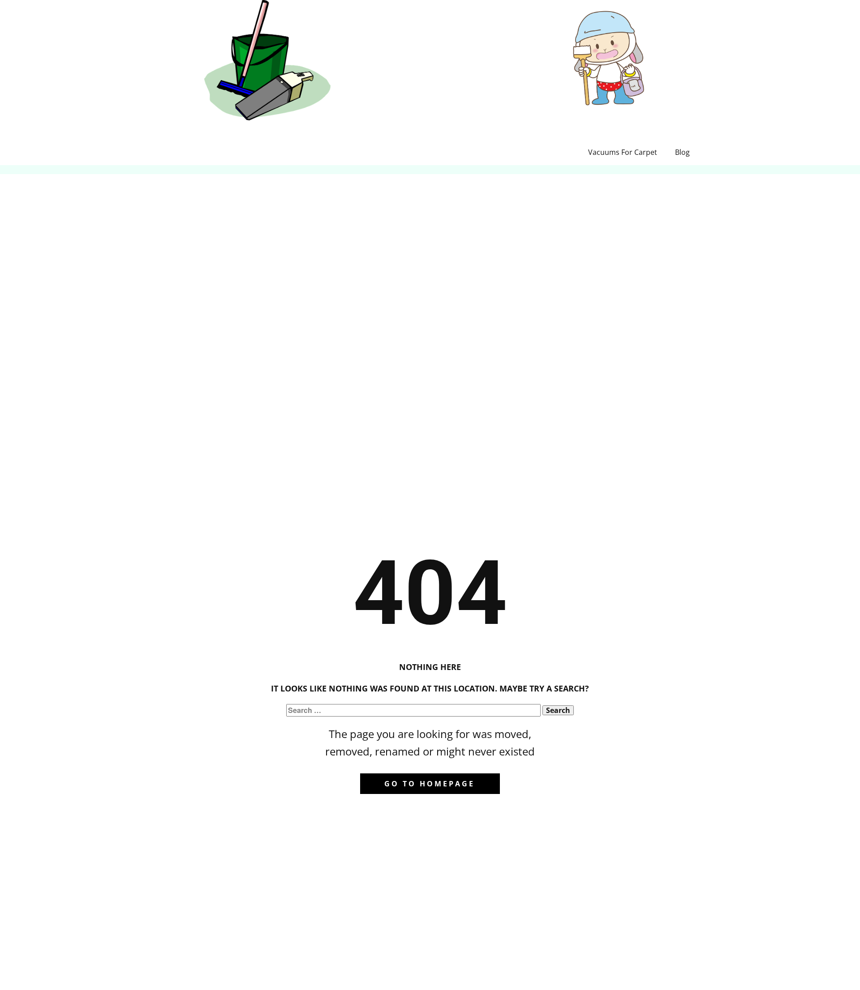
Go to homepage (429, 784)
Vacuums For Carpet (622, 152)
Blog (682, 152)
